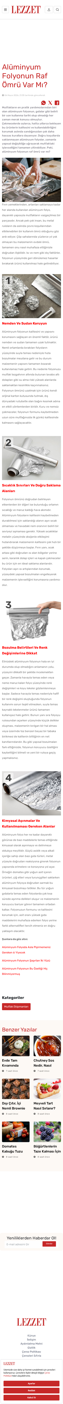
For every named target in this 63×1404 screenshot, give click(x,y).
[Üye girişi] (49, 9)
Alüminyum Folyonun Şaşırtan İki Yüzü (26, 960)
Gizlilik (31, 1347)
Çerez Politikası (31, 1351)
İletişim (31, 1339)
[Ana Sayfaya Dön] (31, 1321)
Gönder (49, 1244)
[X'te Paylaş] (50, 103)
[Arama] (57, 9)
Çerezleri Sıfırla (31, 1355)
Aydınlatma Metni (31, 1343)
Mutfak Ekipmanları (16, 1006)
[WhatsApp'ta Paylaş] (43, 103)
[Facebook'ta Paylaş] (57, 103)
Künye (32, 1335)
